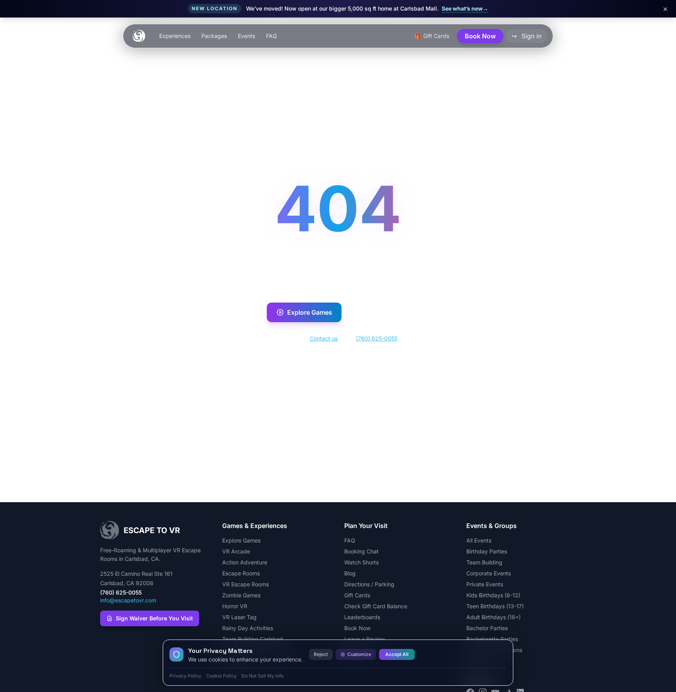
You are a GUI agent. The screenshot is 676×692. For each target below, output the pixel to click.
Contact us (324, 338)
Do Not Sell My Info (262, 676)
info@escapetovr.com (128, 600)
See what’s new (465, 8)
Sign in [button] (526, 36)
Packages (214, 35)
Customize (359, 654)
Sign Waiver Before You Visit (154, 618)
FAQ (271, 35)
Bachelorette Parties (492, 639)
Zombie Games (241, 595)
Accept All (396, 654)
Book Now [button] (480, 36)
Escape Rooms (241, 573)
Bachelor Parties (487, 628)
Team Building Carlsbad (252, 639)
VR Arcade (236, 551)
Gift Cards (357, 595)
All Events (478, 540)
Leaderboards (362, 617)
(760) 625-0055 (376, 338)
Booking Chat (361, 551)
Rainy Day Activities (247, 628)
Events (246, 35)
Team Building (484, 562)
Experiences (175, 35)
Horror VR (234, 606)
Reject (321, 654)
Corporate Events (488, 573)
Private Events (484, 584)
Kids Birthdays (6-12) (493, 595)
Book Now (384, 312)
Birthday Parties (486, 551)
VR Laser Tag (239, 617)
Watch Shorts (361, 562)
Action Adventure (244, 562)
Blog (350, 573)
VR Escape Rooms (245, 584)
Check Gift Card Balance (375, 606)
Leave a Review (364, 639)
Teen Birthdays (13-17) (495, 606)
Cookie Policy (221, 676)
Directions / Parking (369, 584)
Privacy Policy (185, 676)
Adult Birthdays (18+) (493, 617)
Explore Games (309, 312)
